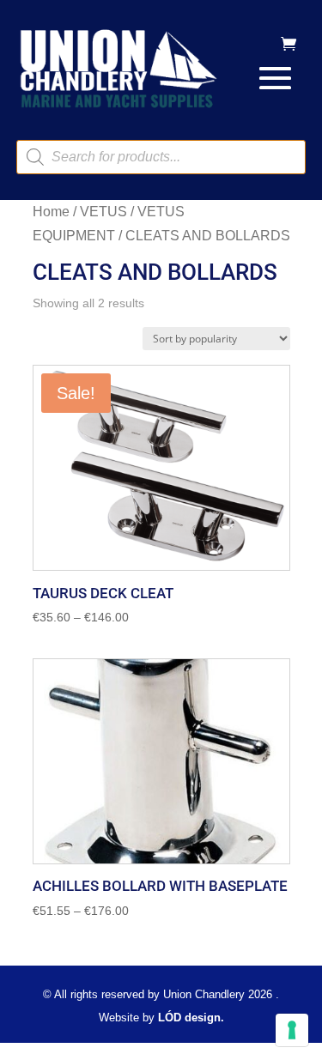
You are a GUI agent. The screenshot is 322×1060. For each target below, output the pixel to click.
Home (51, 211)
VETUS (103, 211)
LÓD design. (191, 1017)
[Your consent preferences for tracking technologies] (292, 1030)
